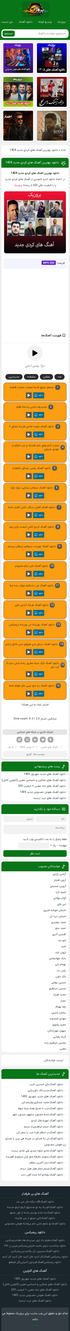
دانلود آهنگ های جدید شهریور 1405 (45, 774)
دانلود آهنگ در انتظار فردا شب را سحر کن (39, 1132)
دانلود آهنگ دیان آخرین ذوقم (46, 1163)
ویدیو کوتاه (45, 22)
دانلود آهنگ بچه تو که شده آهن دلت (42, 1175)
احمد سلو (60, 928)
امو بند (62, 940)
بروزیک (61, 22)
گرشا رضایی (59, 1037)
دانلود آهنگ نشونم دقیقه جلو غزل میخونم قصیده (34, 1157)
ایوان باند (60, 952)
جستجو (8, 33)
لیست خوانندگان (53, 1060)
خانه (63, 150)
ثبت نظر (35, 853)
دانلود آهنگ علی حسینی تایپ (46, 1084)
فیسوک (50, 740)
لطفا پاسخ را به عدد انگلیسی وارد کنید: (45, 839)
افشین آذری (59, 934)
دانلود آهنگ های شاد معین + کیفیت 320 (42, 786)
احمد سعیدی (58, 922)
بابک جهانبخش (57, 958)
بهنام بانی (60, 964)
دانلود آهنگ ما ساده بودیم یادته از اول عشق (35, 1213)
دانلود (40, 395)
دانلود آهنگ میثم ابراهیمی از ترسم (43, 1127)
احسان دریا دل (58, 916)
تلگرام (19, 740)
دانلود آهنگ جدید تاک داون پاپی (45, 1090)
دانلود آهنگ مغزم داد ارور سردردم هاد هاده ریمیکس (35, 1240)
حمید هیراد (59, 994)
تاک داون (61, 976)
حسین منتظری (57, 988)
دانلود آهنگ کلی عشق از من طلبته (35, 1218)
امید (63, 946)
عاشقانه (31, 377)
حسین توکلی (58, 983)
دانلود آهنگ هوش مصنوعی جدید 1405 (43, 792)
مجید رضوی (59, 1025)
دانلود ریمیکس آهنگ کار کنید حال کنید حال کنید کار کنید (35, 1257)
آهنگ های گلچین (49, 747)
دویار (63, 1001)
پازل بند (61, 970)
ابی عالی (61, 904)
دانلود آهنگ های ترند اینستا (49, 798)
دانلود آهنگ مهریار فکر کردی (47, 1120)
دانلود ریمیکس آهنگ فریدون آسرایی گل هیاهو (35, 1262)
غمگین (46, 377)
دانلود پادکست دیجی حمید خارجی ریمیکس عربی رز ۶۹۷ (35, 1246)
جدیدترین (14, 377)
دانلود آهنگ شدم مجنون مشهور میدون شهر (37, 1114)
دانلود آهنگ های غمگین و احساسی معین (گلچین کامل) (34, 780)
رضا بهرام (61, 1007)
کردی (29, 754)
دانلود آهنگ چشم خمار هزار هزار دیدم (41, 1169)
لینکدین (35, 740)
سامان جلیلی (59, 1013)
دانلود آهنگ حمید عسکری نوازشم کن (42, 1102)
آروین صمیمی (58, 886)
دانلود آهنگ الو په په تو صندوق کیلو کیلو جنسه (35, 1207)
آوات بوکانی (59, 898)
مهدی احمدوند (57, 1019)
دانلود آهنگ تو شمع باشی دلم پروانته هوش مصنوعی (35, 1224)
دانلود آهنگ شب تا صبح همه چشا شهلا (40, 1108)
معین (63, 1049)
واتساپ (27, 740)
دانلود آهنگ (25, 22)
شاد (59, 377)
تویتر (43, 740)
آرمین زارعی (59, 874)
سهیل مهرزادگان (56, 1031)
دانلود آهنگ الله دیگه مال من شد (35, 1202)
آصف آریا (61, 892)
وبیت (35, 1325)
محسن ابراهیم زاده (55, 1043)
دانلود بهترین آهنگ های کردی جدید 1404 (32, 163)
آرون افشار (60, 880)
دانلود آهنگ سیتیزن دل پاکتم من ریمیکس (35, 1251)
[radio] (47, 712)
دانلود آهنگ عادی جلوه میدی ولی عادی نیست (37, 1151)
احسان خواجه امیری (54, 910)
